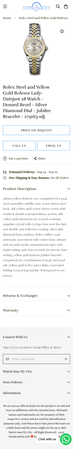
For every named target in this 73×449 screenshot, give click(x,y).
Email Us (53, 146)
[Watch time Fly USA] (36, 6)
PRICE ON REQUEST (36, 130)
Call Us (19, 146)
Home (7, 18)
